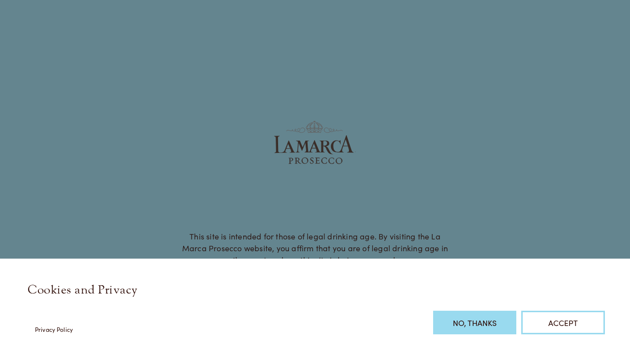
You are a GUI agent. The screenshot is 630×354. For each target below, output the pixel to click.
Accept (563, 322)
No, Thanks (475, 322)
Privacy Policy (54, 329)
